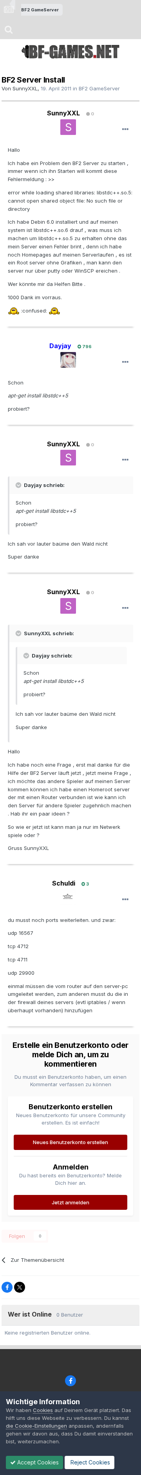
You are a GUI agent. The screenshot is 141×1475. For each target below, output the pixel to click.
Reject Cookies (89, 1462)
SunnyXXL (25, 88)
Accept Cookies (37, 1462)
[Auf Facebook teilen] (7, 1287)
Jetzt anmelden (70, 1202)
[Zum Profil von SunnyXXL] (68, 127)
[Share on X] (19, 1287)
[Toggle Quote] (19, 485)
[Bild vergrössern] (14, 310)
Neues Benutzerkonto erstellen (70, 1142)
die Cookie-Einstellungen (36, 1426)
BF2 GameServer (99, 88)
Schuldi (63, 883)
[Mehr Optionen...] (125, 129)
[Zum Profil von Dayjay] (68, 360)
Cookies (43, 1410)
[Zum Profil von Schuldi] (68, 897)
